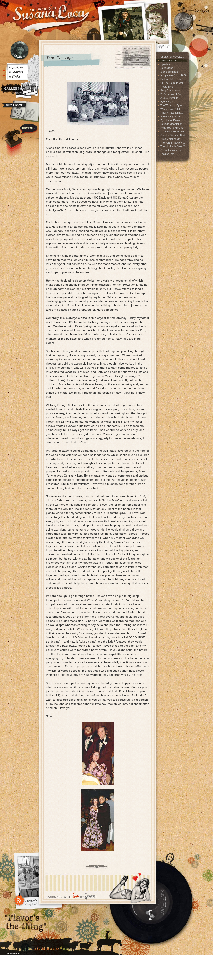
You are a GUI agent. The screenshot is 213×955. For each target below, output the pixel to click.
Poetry (17, 68)
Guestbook (19, 111)
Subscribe (25, 900)
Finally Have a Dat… (172, 112)
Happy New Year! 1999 (173, 75)
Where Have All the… (172, 109)
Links (17, 77)
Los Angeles (202, 10)
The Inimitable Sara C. (173, 146)
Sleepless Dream (170, 71)
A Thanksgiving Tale (171, 150)
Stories (17, 72)
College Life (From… (172, 79)
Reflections (166, 68)
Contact (19, 138)
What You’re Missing (171, 127)
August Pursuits (169, 97)
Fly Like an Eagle (170, 120)
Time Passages (169, 60)
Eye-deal (165, 64)
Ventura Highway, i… (172, 116)
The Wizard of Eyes (171, 105)
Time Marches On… (171, 139)
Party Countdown (170, 90)
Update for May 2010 (172, 56)
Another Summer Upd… (173, 135)
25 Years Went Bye (171, 94)
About (20, 50)
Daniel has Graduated (172, 131)
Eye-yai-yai (166, 101)
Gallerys (19, 90)
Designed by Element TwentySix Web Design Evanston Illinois (19, 951)
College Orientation (171, 124)
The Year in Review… (172, 142)
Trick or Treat (167, 153)
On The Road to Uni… (172, 83)
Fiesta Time (166, 86)
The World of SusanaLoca (49, 12)
